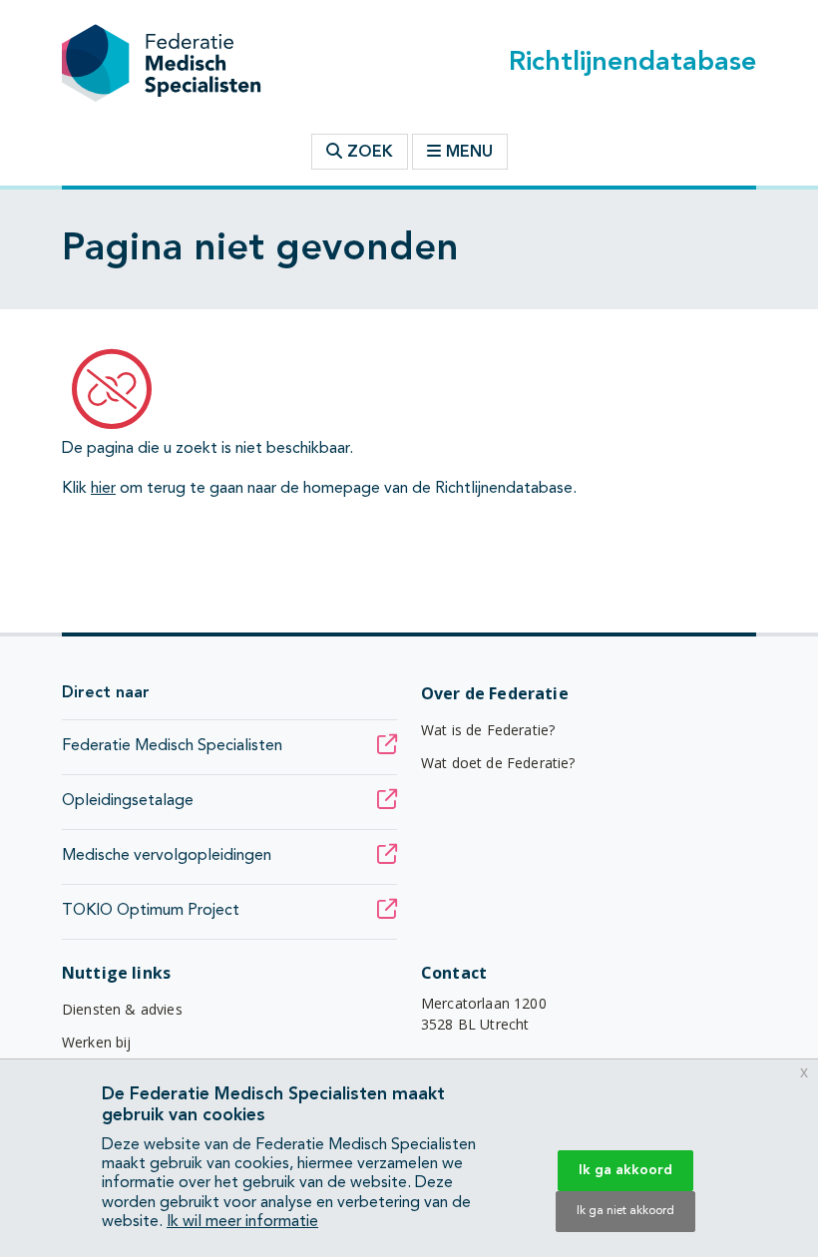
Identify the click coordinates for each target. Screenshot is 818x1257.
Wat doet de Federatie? (498, 762)
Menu (469, 153)
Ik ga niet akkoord (625, 1211)
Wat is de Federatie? (488, 729)
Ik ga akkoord (625, 1170)
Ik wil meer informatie (242, 1222)
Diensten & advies (122, 1009)
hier (103, 489)
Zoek (367, 153)
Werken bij (97, 1042)
